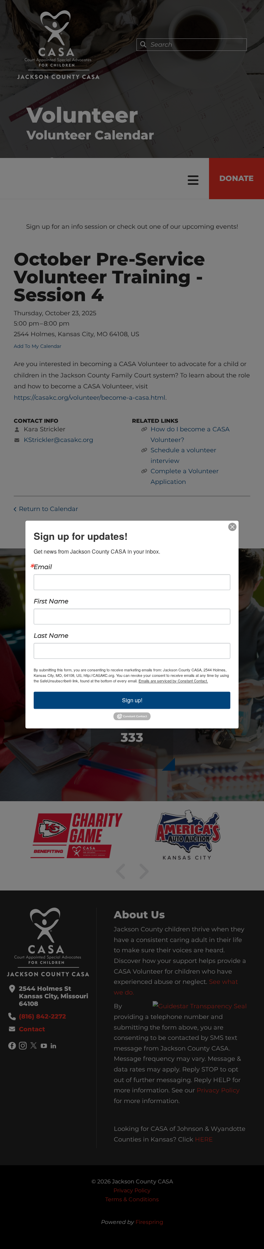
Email (43, 567)
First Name (51, 601)
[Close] (232, 527)
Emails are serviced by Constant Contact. (173, 680)
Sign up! (132, 700)
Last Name (51, 636)
